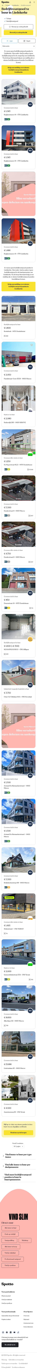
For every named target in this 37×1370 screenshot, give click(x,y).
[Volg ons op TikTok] (18, 1332)
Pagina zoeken (6, 1319)
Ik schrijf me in (10, 1345)
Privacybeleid (6, 1367)
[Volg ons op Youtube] (14, 1332)
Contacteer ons (28, 1323)
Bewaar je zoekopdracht (20, 27)
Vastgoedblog (9, 1240)
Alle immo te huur (10, 1228)
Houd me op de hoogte (18, 1133)
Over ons (26, 1316)
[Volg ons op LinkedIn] (10, 1332)
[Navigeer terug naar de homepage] (5, 2)
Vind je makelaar (10, 1253)
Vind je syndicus (10, 1265)
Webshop (25, 1240)
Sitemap (4, 1360)
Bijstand (26, 1319)
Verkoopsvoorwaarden (9, 1364)
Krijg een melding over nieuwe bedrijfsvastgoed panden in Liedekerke (18, 70)
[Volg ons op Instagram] (3, 1332)
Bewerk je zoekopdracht (18, 32)
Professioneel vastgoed (13, 1259)
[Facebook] (6, 1332)
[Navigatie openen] (34, 2)
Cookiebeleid (23, 1364)
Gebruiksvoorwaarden (16, 1360)
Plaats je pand (6, 1296)
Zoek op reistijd (10, 1234)
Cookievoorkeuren (18, 1367)
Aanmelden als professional (10, 1316)
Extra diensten (28, 1327)
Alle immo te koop (11, 1247)
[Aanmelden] (30, 2)
